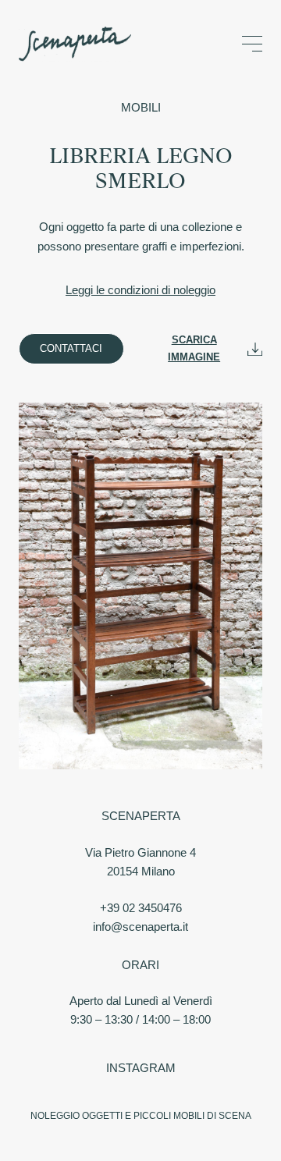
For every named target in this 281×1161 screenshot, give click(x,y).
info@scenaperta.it (140, 926)
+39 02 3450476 (141, 907)
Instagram (141, 1067)
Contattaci (71, 348)
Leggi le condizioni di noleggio (140, 289)
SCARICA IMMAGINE (194, 348)
